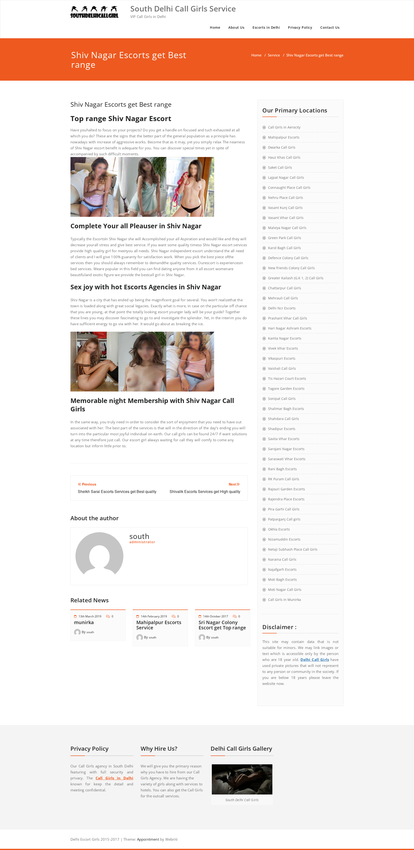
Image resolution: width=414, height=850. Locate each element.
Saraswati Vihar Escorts (286, 459)
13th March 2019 (90, 616)
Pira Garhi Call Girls (283, 509)
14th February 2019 (154, 616)
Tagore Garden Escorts (286, 388)
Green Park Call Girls (284, 237)
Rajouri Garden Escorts (286, 489)
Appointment (147, 839)
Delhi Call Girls (314, 659)
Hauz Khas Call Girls (284, 157)
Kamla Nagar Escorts (284, 338)
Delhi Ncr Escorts (282, 308)
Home (215, 27)
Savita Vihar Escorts (283, 438)
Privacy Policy (300, 27)
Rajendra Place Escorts (286, 499)
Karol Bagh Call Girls (284, 248)
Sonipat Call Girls (282, 398)
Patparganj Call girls (284, 519)
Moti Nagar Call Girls (284, 589)
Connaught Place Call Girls (289, 187)
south (90, 632)
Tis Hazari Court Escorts (287, 378)
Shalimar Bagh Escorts (286, 408)
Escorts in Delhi (266, 27)
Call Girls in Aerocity (284, 127)
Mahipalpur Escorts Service (158, 625)
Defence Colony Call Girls (288, 258)
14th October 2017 (215, 616)
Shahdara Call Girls (283, 418)
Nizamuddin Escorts (284, 539)
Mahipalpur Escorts (283, 137)
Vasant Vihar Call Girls (286, 217)
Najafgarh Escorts (282, 569)
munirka (84, 622)
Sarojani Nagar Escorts (286, 449)
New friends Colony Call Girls (291, 268)
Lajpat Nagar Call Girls (286, 177)
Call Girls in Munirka (284, 599)
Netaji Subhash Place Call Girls (292, 549)
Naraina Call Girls (282, 559)
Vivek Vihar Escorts (283, 348)
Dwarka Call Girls (281, 147)
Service (274, 55)
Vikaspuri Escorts (281, 358)
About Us (236, 27)
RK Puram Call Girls (283, 479)
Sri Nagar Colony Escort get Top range (222, 625)
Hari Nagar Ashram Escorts (289, 328)
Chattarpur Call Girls (284, 288)
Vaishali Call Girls (282, 368)
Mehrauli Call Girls (283, 298)
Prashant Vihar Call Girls (287, 318)
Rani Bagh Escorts (282, 469)
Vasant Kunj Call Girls (285, 207)
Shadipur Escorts (281, 428)
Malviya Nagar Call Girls (287, 227)
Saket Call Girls (280, 167)
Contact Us (329, 27)
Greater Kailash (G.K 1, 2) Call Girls (295, 278)
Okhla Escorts (279, 529)
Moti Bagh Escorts (282, 579)
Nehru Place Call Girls (285, 197)
